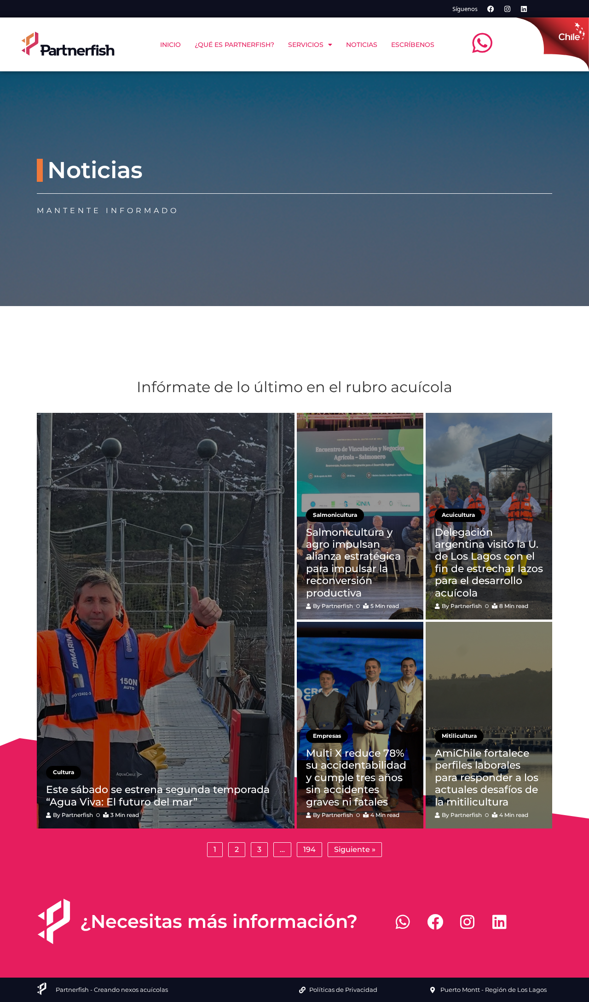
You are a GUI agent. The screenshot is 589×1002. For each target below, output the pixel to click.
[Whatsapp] (403, 921)
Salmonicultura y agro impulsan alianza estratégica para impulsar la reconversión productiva (353, 562)
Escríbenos (412, 45)
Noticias (361, 45)
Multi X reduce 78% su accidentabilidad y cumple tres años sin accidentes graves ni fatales (356, 777)
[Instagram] (507, 9)
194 (309, 849)
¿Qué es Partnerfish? (234, 45)
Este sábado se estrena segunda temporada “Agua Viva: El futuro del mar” (158, 795)
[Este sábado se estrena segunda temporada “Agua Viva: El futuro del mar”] (165, 620)
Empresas (327, 735)
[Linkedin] (524, 9)
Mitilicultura (459, 735)
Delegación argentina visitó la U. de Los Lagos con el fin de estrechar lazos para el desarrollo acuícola (489, 562)
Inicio (170, 45)
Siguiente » (354, 849)
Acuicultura (458, 514)
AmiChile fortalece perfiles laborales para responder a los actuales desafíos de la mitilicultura (486, 777)
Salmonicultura (335, 514)
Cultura (63, 772)
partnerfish (77, 814)
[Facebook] (491, 9)
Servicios (305, 45)
